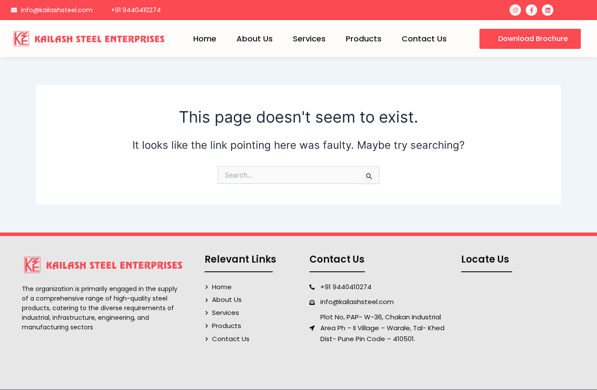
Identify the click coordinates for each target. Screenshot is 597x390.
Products (364, 38)
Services (309, 38)
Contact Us (424, 38)
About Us (254, 38)
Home (204, 38)
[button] (530, 39)
